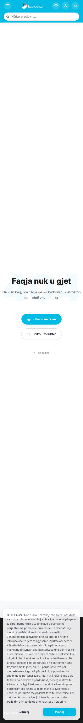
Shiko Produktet (44, 334)
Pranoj (59, 712)
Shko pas (43, 352)
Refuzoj (24, 712)
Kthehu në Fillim (44, 319)
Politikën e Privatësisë (21, 701)
